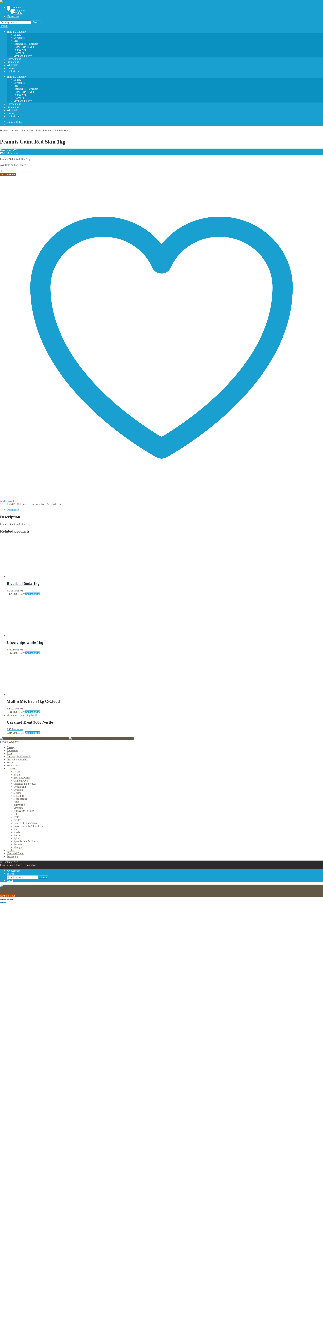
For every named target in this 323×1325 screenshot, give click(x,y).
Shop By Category (17, 31)
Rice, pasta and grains (25, 823)
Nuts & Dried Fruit (31, 130)
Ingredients (19, 804)
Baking (17, 774)
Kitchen (11, 850)
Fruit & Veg (19, 49)
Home (3, 130)
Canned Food (20, 780)
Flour (16, 801)
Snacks (17, 835)
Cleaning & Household (25, 43)
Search (36, 22)
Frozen (10, 762)
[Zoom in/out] (1, 899)
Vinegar (17, 847)
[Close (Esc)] (11, 899)
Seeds (16, 832)
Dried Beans (20, 798)
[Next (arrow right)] (4, 902)
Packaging (12, 856)
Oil (15, 813)
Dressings (18, 795)
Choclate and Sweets (24, 783)
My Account (13, 870)
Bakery (17, 34)
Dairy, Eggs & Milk (23, 46)
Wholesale (12, 65)
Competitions (14, 58)
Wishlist (18, 13)
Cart (10, 880)
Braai (16, 40)
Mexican (18, 807)
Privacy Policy (7, 865)
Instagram (19, 10)
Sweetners (18, 844)
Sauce (16, 829)
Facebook (15, 7)
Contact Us (13, 71)
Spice (16, 838)
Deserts (17, 792)
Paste (16, 817)
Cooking (18, 789)
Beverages (19, 37)
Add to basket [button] (32, 594)
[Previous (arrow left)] (1, 902)
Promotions (13, 61)
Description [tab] (13, 509)
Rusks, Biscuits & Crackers (28, 826)
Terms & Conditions (26, 865)
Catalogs (11, 68)
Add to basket (8, 174)
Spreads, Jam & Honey (25, 841)
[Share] (8, 899)
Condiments (19, 786)
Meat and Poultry (22, 55)
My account (13, 16)
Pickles (17, 820)
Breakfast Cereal (22, 777)
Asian (16, 771)
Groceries (18, 52)
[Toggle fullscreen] (4, 899)
